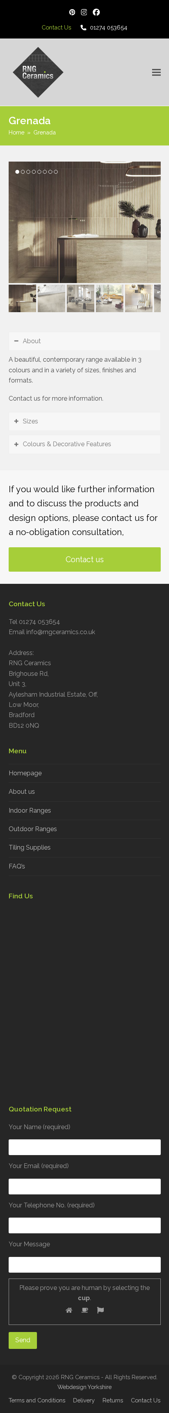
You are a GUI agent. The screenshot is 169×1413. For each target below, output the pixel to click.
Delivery (84, 1400)
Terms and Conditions (37, 1400)
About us (22, 791)
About (32, 341)
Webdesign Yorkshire (84, 1387)
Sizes (30, 421)
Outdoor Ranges (33, 829)
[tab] (85, 341)
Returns (113, 1400)
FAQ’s (17, 866)
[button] (156, 72)
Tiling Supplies (30, 847)
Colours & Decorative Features (67, 444)
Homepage (25, 773)
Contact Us (145, 1400)
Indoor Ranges (30, 810)
